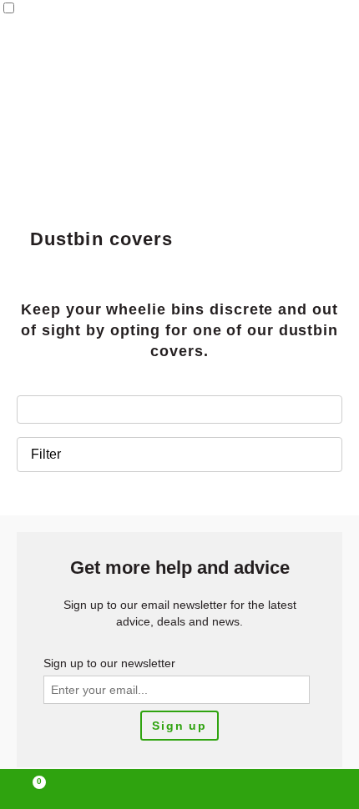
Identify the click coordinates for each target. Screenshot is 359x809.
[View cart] (31, 789)
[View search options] (251, 789)
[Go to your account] (108, 789)
